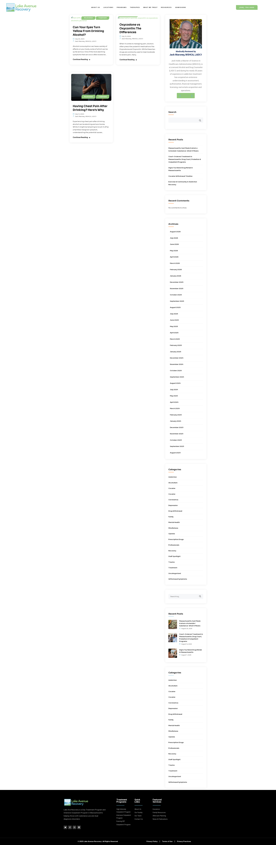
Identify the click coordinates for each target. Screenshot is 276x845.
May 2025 (174, 326)
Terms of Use (167, 841)
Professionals (173, 545)
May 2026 (174, 251)
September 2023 (177, 446)
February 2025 (176, 345)
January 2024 (175, 421)
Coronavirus (173, 500)
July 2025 (174, 314)
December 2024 (176, 358)
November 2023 (176, 434)
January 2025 (175, 352)
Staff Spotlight (174, 556)
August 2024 (175, 383)
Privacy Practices (184, 841)
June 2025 (174, 320)
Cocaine (171, 488)
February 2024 (176, 415)
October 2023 (176, 440)
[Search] (201, 595)
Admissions (180, 7)
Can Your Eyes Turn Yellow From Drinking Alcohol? (88, 31)
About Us (95, 7)
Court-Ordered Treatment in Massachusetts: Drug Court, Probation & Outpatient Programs (184, 159)
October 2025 (176, 295)
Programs (122, 7)
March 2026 (175, 263)
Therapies (135, 7)
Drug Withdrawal (175, 511)
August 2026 (175, 232)
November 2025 (176, 288)
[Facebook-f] (70, 827)
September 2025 (177, 301)
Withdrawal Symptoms (177, 579)
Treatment (102, 18)
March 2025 (175, 339)
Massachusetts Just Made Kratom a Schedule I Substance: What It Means (190, 623)
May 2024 (174, 396)
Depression (173, 505)
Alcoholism (88, 18)
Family (170, 517)
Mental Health (174, 522)
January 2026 (175, 276)
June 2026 (174, 244)
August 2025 (175, 307)
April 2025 (174, 333)
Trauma (171, 562)
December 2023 (176, 427)
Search (172, 112)
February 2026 (176, 269)
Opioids (171, 534)
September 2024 (177, 377)
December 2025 (176, 282)
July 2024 (174, 389)
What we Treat (150, 7)
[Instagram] (74, 827)
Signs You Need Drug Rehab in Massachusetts (190, 651)
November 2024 (176, 364)
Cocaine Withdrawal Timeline (180, 176)
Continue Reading (80, 59)
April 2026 (174, 257)
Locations (108, 7)
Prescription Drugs (176, 539)
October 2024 (176, 370)
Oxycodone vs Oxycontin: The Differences (130, 28)
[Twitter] (65, 827)
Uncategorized (174, 573)
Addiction (172, 477)
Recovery (172, 551)
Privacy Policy (152, 841)
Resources (166, 7)
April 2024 (174, 402)
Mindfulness (173, 528)
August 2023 (175, 453)
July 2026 (174, 238)
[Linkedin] (79, 827)
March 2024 (175, 408)
